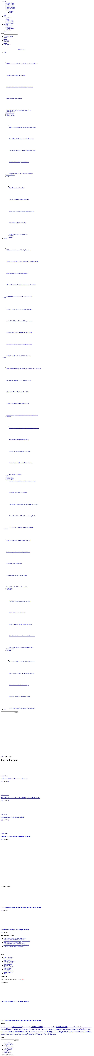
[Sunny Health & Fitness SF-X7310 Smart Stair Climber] (16, 660)
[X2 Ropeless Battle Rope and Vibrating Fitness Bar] (13, 248)
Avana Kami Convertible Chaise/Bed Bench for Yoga (21, 211)
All (7, 111)
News (5, 973)
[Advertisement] (47, 724)
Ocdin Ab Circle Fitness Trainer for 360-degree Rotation (19, 320)
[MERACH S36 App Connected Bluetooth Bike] (13, 402)
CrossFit (69, 1027)
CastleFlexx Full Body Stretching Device (18, 439)
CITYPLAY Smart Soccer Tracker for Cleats (19, 601)
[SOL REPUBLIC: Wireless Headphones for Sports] (16, 526)
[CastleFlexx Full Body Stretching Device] (16, 438)
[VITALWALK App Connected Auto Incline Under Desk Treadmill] (13, 413)
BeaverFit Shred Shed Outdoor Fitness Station (17, 586)
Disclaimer (6, 41)
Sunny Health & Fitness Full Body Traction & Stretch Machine (24, 428)
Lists (30, 1029)
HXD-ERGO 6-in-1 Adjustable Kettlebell (19, 162)
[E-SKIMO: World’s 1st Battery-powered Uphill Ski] (13, 539)
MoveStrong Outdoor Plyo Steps (14, 563)
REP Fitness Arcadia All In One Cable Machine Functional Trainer (21, 63)
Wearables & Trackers (9, 961)
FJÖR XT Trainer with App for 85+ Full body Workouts (19, 87)
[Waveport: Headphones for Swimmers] (16, 491)
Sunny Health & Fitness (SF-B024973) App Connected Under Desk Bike (23, 368)
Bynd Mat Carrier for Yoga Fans (16, 188)
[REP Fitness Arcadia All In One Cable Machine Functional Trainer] (13, 62)
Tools (5, 1)
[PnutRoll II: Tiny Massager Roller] (13, 97)
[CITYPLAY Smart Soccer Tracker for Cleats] (16, 599)
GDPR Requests (7, 1052)
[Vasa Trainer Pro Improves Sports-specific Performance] (16, 634)
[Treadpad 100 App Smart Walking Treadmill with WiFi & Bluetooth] (13, 260)
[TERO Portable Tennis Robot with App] (13, 74)
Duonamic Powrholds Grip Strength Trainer (19, 696)
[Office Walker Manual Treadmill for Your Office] (13, 390)
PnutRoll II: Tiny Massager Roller (14, 98)
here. (23, 979)
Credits (5, 43)
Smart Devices (7, 968)
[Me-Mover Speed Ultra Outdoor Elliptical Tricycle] (13, 550)
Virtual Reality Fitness (12, 1034)
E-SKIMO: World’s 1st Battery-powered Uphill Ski (18, 540)
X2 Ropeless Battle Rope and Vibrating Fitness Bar (18, 250)
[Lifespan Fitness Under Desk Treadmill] (12, 813)
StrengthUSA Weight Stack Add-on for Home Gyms (18, 110)
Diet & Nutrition (78, 1027)
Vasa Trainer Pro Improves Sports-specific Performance (22, 636)
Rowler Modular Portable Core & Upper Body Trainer (19, 332)
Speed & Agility (10, 5)
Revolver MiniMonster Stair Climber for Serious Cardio (19, 296)
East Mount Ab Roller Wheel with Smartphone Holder (19, 344)
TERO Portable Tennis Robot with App (15, 75)
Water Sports (9, 25)
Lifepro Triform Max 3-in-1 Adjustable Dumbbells (21, 173)
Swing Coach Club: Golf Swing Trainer (13, 942)
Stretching (8, 17)
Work (5, 16)
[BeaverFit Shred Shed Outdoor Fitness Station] (13, 585)
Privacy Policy (7, 44)
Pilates (7, 19)
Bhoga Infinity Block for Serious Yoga (18, 234)
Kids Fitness (26, 1029)
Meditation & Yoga (52, 1029)
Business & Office (26, 1027)
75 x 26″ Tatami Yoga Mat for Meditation (19, 199)
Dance (10, 12)
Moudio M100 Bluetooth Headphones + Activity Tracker (22, 516)
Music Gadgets (9, 23)
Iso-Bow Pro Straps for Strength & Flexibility (19, 451)
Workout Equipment (8, 36)
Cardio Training (8, 962)
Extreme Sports (3, 1029)
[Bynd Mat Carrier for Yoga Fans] (16, 186)
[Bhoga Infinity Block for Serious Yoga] (16, 233)
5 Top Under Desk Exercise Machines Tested (14, 943)
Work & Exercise (5, 795)
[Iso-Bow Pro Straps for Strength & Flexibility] (16, 449)
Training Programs (79, 1031)
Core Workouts (8, 964)
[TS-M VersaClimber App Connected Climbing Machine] (16, 707)
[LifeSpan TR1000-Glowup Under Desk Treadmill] (12, 832)
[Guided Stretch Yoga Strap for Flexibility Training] (16, 461)
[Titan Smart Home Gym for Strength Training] (13, 926)
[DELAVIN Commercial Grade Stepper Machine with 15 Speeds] (13, 283)
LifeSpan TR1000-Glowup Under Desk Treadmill (15, 836)
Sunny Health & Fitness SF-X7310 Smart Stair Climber (22, 661)
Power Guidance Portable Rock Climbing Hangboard (21, 673)
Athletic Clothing (7, 1027)
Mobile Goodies (10, 21)
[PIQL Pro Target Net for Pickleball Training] (13, 574)
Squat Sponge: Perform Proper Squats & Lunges (15, 938)
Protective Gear (10, 3)
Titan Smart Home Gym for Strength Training (15, 929)
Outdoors (6, 24)
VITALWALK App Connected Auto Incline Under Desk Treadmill (22, 415)
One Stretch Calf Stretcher (15, 474)
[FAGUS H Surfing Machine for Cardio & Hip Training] (13, 308)
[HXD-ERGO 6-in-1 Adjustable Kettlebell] (16, 160)
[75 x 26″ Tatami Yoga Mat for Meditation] (16, 198)
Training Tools (9, 20)
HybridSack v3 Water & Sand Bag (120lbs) (14, 946)
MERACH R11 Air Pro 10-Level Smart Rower (17, 273)
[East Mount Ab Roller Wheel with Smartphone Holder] (13, 342)
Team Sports (9, 27)
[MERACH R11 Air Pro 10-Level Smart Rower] (13, 271)
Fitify (2, 781)
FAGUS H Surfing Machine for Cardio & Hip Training (19, 309)
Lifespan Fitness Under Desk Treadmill (12, 817)
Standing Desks (42, 1031)
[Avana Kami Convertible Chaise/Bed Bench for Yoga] (16, 209)
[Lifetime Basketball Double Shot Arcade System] (16, 623)
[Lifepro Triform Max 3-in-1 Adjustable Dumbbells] (16, 172)
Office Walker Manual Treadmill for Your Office (17, 391)
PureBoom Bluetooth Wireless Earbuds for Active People (22, 481)
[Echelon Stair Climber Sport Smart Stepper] (16, 683)
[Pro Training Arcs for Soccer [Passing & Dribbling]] (16, 646)
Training (5, 37)
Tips (5, 31)
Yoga (7, 9)
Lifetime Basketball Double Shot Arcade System (20, 624)
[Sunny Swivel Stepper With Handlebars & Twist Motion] (16, 125)
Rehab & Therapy (10, 8)
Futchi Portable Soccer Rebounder (17, 612)
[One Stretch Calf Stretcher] (16, 473)
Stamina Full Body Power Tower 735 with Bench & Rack (22, 150)
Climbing (8, 29)
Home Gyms (4, 814)
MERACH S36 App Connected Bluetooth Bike (17, 403)
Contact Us (6, 40)
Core (5, 15)
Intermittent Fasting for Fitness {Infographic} (14, 939)
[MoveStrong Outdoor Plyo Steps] (13, 562)
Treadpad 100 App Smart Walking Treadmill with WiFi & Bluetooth (22, 261)
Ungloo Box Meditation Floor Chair (17, 222)
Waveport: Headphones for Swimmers (18, 492)
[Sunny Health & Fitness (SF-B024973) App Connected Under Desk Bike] (13, 367)
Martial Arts (7, 969)
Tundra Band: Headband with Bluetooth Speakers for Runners (23, 504)
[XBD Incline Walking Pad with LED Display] (12, 774)
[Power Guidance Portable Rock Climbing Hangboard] (16, 672)
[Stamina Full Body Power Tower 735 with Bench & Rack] (16, 149)
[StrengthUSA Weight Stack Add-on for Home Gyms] (13, 109)
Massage (11, 11)
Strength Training (10, 7)
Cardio (5, 13)
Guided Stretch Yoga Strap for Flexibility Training (21, 462)
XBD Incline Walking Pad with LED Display (14, 779)
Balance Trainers (10, 4)
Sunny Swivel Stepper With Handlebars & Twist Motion (22, 127)
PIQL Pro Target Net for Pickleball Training (16, 575)
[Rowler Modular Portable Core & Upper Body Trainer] (13, 331)
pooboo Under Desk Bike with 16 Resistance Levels (18, 380)
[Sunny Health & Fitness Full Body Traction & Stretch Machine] (16, 426)
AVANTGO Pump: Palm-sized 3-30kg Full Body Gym (16, 945)
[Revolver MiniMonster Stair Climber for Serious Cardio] (13, 295)
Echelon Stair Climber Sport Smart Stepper (19, 685)
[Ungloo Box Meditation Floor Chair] (16, 221)
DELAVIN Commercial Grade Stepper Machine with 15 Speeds (21, 284)
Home (2, 756)
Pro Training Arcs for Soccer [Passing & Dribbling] (21, 647)
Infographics (20, 1029)
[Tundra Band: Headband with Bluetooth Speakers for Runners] (16, 503)
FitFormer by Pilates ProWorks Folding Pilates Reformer (17, 941)
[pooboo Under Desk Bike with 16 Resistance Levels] (13, 379)
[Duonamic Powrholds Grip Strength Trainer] (16, 695)
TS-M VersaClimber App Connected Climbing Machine (22, 708)
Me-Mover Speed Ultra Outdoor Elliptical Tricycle (18, 552)
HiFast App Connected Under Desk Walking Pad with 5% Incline (20, 798)
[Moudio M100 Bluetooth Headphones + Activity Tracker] (16, 514)
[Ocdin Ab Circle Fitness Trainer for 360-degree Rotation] (13, 319)
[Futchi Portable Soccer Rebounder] (16, 611)
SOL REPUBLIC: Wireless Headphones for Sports (21, 527)
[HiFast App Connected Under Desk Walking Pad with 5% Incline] (12, 793)
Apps (2, 1027)
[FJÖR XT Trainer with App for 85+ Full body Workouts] (13, 85)
